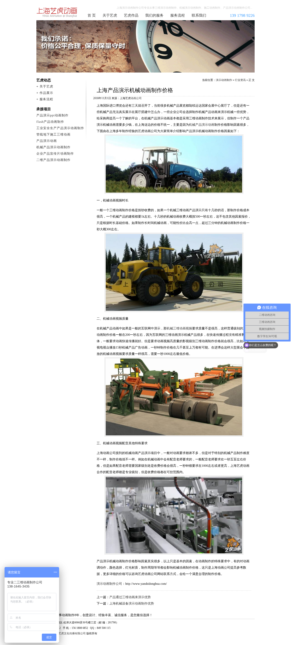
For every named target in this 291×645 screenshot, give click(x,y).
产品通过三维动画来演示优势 (130, 597)
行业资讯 (240, 80)
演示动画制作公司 (57, 12)
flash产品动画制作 (50, 121)
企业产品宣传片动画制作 (55, 153)
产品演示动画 (46, 141)
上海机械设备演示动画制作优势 (131, 603)
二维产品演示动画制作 (53, 160)
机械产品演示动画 (201, 124)
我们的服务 (154, 15)
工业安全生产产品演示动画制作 (60, 128)
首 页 (92, 15)
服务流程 (177, 15)
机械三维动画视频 (179, 328)
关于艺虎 (110, 15)
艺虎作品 (131, 15)
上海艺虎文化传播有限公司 (69, 633)
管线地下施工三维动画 (53, 134)
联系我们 (199, 15)
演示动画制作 (224, 80)
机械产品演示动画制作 (53, 147)
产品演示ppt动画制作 (52, 115)
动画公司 (136, 98)
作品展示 (46, 93)
